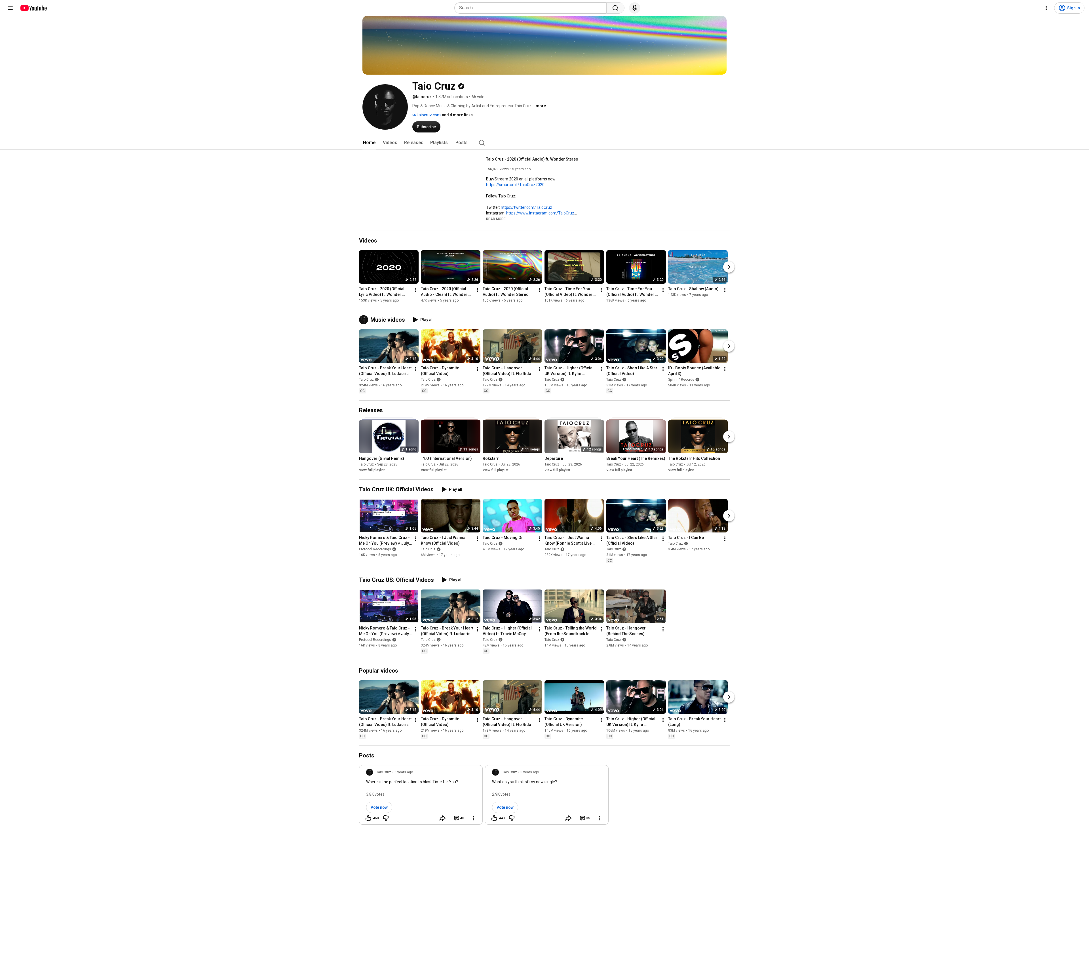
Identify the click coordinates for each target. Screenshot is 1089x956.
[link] (421, 796)
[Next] (729, 267)
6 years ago (403, 772)
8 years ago (529, 772)
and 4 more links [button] (457, 115)
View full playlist (372, 470)
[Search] (615, 8)
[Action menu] (473, 818)
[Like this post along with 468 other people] (368, 818)
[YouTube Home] (33, 8)
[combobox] (532, 8)
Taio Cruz (366, 380)
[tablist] (544, 142)
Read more (496, 219)
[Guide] (10, 8)
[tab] (369, 142)
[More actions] (415, 290)
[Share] (442, 818)
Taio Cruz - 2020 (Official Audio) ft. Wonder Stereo (532, 159)
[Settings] (1046, 8)
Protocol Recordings (375, 549)
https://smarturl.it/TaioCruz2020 (515, 184)
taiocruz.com (428, 115)
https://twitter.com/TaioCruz (526, 207)
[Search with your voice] (634, 8)
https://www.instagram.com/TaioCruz (540, 213)
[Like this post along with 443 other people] (494, 818)
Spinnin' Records (681, 380)
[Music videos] (364, 319)
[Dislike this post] (385, 818)
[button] (496, 219)
